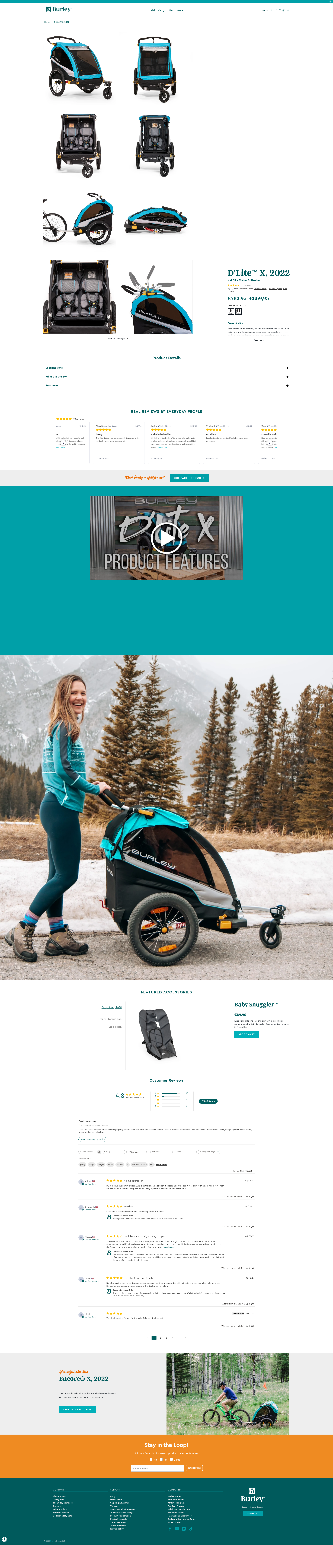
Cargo (162, 10)
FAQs (112, 1496)
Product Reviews (176, 1499)
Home (47, 22)
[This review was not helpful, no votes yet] (252, 1196)
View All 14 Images (116, 339)
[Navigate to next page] (185, 1338)
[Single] (231, 311)
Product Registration (120, 1515)
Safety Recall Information (122, 1509)
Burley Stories (174, 1496)
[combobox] (114, 1152)
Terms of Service (61, 1512)
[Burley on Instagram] (184, 1530)
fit (128, 1165)
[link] (111, 458)
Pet (171, 10)
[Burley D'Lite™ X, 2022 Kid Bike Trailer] (79, 68)
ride (151, 1165)
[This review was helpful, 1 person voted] (247, 1304)
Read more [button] (162, 447)
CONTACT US (253, 1514)
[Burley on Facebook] (170, 1530)
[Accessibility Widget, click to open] (4, 1539)
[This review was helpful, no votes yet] (247, 1196)
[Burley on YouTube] (177, 1530)
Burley (52, 1541)
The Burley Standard (63, 1502)
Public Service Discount (179, 1509)
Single (230, 311)
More (180, 10)
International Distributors (180, 1515)
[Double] (238, 311)
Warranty (115, 1506)
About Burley (59, 1496)
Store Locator (174, 1522)
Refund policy (117, 1528)
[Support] (276, 10)
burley (110, 1165)
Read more (259, 340)
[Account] (284, 10)
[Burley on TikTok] (191, 1530)
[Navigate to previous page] (147, 1338)
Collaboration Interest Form (181, 1519)
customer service (139, 1165)
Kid (153, 10)
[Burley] (59, 10)
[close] (330, 1)
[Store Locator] (280, 10)
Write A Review (208, 1101)
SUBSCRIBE (194, 1468)
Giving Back (59, 1499)
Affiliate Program (176, 1502)
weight (101, 1165)
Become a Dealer (176, 1512)
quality (82, 1165)
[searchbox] (88, 1152)
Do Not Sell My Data (62, 1515)
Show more (161, 1165)
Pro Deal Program (176, 1506)
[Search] (272, 10)
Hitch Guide (116, 1499)
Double (238, 311)
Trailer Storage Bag (110, 1019)
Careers (56, 1506)
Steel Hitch (115, 1027)
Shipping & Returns (119, 1502)
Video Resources (118, 1522)
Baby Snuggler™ (112, 1007)
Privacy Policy (60, 1509)
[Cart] (287, 10)
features (120, 1165)
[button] (265, 10)
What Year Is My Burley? (121, 1512)
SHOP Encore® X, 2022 (77, 1409)
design (91, 1165)
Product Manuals (118, 1519)
